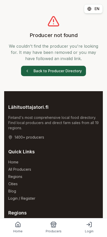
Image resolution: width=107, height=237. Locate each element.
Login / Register (21, 198)
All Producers (19, 169)
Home (13, 162)
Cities (13, 184)
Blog (12, 191)
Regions (15, 176)
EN (97, 8)
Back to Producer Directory (58, 71)
